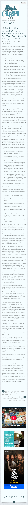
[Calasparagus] (10, 18)
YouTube (13, 23)
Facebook (6, 23)
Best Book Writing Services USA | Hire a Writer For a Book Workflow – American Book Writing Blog (13, 393)
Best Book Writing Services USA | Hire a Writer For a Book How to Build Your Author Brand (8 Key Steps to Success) (14, 33)
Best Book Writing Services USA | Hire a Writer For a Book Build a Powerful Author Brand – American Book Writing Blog (14, 398)
